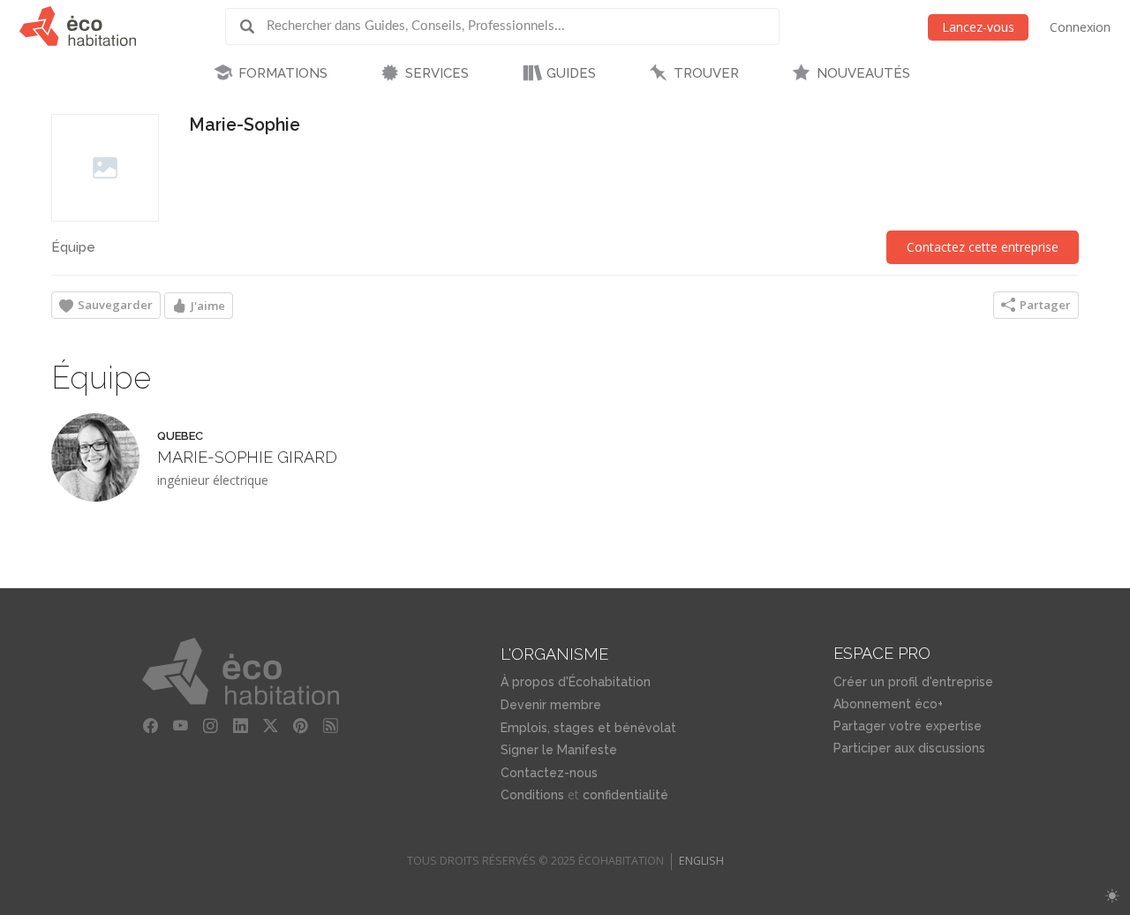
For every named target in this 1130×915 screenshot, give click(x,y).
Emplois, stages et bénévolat (588, 728)
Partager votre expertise (907, 726)
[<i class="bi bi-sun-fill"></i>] (1112, 896)
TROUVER (706, 73)
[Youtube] (180, 726)
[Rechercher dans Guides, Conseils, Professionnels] (253, 26)
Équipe (73, 247)
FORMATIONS (283, 73)
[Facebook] (150, 726)
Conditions (532, 795)
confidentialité (625, 795)
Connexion (1080, 27)
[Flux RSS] (330, 726)
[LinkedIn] (240, 726)
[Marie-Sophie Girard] (95, 457)
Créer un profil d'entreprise (913, 682)
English (701, 860)
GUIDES (571, 73)
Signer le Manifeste (559, 750)
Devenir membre (551, 705)
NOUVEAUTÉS (863, 73)
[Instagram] (210, 726)
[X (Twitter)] (270, 726)
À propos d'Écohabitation (576, 682)
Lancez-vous (978, 27)
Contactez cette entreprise (982, 246)
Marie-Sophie (244, 125)
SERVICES (437, 73)
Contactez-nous (549, 773)
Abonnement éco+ (888, 704)
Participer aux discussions (909, 748)
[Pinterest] (300, 726)
